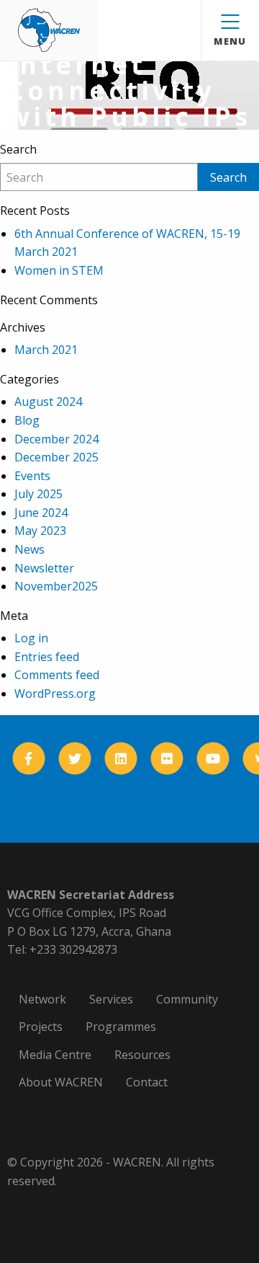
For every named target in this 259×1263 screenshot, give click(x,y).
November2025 (56, 586)
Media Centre (55, 1055)
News (29, 549)
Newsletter (44, 568)
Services (111, 999)
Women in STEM (59, 270)
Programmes (121, 1026)
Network (42, 999)
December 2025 (56, 457)
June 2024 (41, 512)
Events (32, 476)
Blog (27, 420)
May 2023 (40, 531)
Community (187, 999)
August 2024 (48, 401)
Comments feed (56, 675)
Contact (147, 1082)
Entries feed (46, 657)
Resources (142, 1055)
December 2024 (56, 439)
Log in (31, 638)
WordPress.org (55, 693)
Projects (41, 1026)
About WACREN (61, 1082)
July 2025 (38, 494)
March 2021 (46, 350)
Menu (230, 41)
